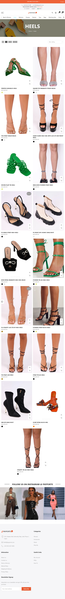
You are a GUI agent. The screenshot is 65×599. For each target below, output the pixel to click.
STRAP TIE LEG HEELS (39, 375)
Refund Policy (4, 566)
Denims (34, 17)
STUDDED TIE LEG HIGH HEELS (41, 280)
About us (3, 557)
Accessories (37, 539)
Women (36, 536)
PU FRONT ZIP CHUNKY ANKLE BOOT (43, 232)
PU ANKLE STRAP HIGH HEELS (9, 232)
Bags (45, 17)
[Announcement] (33, 2)
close (3, 1)
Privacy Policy (4, 572)
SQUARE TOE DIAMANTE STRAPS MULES (44, 88)
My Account (37, 557)
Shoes (35, 542)
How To (36, 563)
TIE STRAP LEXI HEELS (7, 375)
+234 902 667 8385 (27, 5)
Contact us (4, 560)
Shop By (36, 545)
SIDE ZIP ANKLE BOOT (7, 422)
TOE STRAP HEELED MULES (8, 136)
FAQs (35, 560)
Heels (15, 17)
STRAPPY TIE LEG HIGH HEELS (25, 470)
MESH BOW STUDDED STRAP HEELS (43, 185)
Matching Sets (52, 17)
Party (60, 17)
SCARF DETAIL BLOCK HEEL (40, 422)
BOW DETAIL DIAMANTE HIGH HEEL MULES (13, 280)
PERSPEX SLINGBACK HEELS (9, 88)
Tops (40, 17)
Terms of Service (5, 563)
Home (30, 31)
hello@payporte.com (39, 5)
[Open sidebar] (2, 302)
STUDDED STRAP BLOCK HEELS (41, 327)
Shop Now (39, 6)
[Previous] (1, 17)
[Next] (63, 17)
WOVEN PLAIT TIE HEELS (8, 185)
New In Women (7, 17)
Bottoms (21, 17)
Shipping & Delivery (6, 569)
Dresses (28, 17)
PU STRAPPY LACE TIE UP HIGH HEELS (12, 327)
